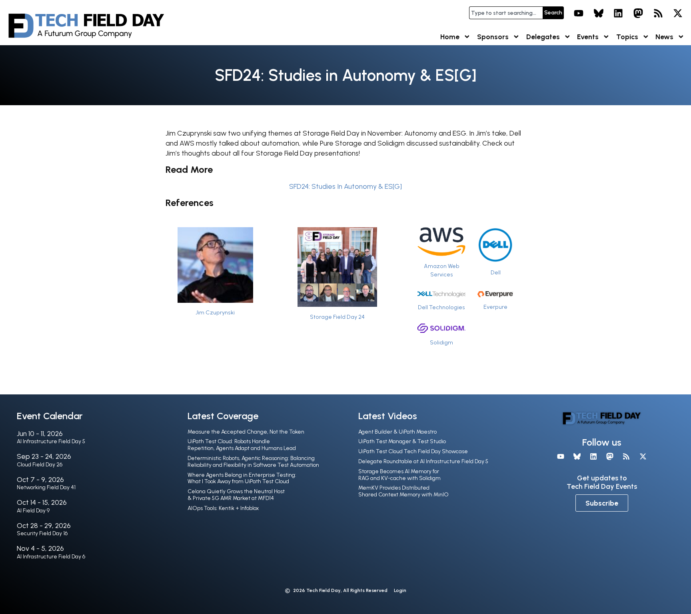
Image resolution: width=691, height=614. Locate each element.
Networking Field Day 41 (46, 487)
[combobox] (506, 12)
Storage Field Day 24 (337, 316)
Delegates (543, 36)
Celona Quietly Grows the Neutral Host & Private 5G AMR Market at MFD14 (236, 495)
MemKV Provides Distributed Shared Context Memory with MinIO (403, 491)
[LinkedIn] (618, 13)
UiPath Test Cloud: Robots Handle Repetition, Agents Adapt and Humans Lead (242, 445)
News (664, 36)
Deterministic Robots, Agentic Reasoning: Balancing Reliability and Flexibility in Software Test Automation (253, 461)
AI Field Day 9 (33, 510)
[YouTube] (578, 13)
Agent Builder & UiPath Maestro (397, 431)
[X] (678, 13)
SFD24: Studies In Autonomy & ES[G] (345, 186)
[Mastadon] (638, 13)
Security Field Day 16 (42, 533)
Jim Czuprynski (215, 312)
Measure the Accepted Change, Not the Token (246, 431)
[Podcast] (658, 13)
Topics (627, 36)
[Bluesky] (598, 13)
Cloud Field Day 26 (39, 464)
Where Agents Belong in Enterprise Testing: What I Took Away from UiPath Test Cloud (242, 478)
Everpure (495, 306)
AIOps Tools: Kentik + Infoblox (223, 508)
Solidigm (441, 342)
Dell (496, 272)
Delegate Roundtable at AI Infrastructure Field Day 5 (423, 461)
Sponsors (493, 36)
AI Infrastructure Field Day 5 (51, 441)
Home (449, 36)
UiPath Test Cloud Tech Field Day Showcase (413, 451)
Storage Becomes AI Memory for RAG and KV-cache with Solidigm (399, 475)
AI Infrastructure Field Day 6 (51, 556)
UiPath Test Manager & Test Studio (402, 441)
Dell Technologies (441, 307)
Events (588, 36)
